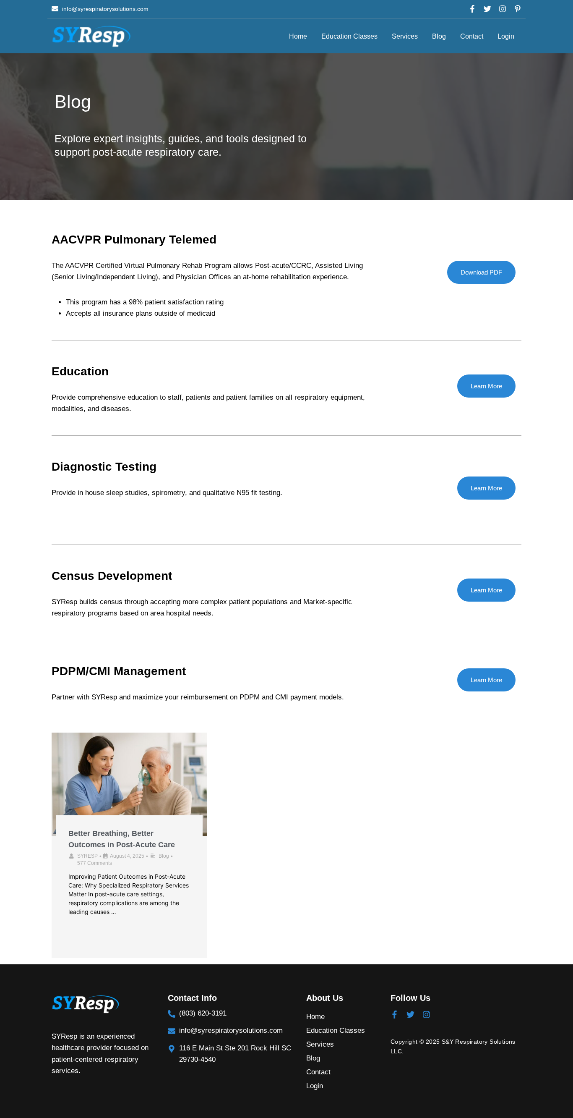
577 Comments (94, 863)
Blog (439, 36)
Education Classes (349, 36)
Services (405, 36)
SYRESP (87, 856)
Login (505, 36)
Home (298, 36)
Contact (471, 36)
